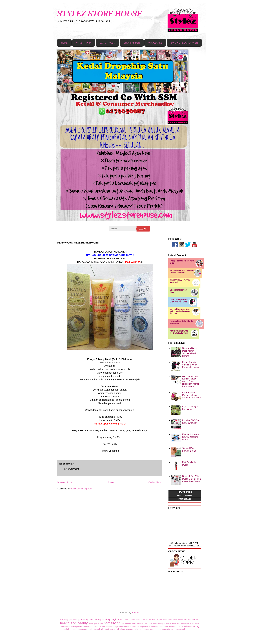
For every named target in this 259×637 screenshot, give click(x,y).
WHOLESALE (155, 43)
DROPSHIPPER (132, 43)
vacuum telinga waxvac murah (173, 629)
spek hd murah (94, 629)
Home (110, 482)
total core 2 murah (142, 629)
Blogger (135, 613)
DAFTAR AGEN (107, 43)
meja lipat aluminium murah (183, 624)
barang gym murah (133, 620)
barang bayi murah (113, 619)
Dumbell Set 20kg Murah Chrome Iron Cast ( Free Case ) (191, 478)
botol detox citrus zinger (173, 620)
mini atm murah (108, 627)
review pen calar (151, 627)
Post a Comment (71, 469)
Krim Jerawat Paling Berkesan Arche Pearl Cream (191, 395)
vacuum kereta (155, 629)
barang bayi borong (91, 620)
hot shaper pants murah (132, 624)
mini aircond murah (93, 627)
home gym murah (96, 624)
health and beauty (74, 623)
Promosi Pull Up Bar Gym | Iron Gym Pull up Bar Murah (179, 332)
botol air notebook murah (152, 620)
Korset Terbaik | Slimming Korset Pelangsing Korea (179, 300)
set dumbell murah (67, 629)
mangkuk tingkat (164, 624)
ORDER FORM (83, 43)
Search (143, 229)
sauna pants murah (166, 627)
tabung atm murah (127, 629)
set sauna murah (81, 629)
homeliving (112, 623)
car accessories (191, 620)
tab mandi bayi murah (110, 629)
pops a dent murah (122, 627)
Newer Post (65, 482)
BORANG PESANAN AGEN (184, 43)
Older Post (155, 482)
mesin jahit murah (78, 626)
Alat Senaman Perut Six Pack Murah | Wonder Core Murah (182, 271)
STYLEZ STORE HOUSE (99, 13)
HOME (64, 43)
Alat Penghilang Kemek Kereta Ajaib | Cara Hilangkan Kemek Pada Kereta (180, 311)
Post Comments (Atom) (81, 489)
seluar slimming (191, 626)
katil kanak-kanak (151, 624)
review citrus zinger (137, 627)
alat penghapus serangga (70, 620)
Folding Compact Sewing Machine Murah (190, 437)
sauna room (178, 627)
